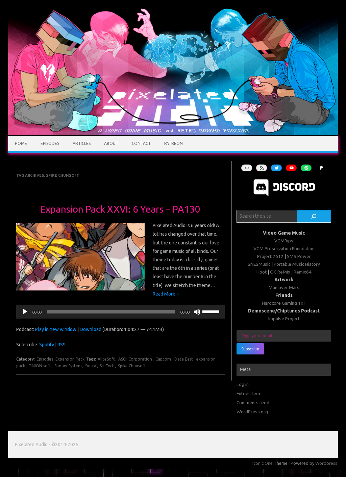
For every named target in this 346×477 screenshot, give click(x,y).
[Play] (25, 311)
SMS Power (299, 256)
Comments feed (253, 402)
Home (21, 143)
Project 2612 (270, 256)
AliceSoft (106, 359)
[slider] (211, 311)
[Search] (314, 216)
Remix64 (303, 272)
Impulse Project (284, 318)
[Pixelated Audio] (173, 133)
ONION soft (39, 366)
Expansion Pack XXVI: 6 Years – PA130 (120, 209)
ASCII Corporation (135, 359)
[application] (120, 312)
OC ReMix (280, 272)
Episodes (50, 143)
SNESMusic (259, 264)
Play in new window (55, 329)
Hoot (261, 272)
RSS (61, 344)
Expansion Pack (69, 359)
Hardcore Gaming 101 (284, 303)
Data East (183, 359)
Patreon (173, 143)
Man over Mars (284, 287)
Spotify (46, 344)
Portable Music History (297, 264)
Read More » (166, 294)
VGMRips (283, 240)
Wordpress (326, 463)
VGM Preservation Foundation (284, 248)
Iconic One (262, 463)
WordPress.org (252, 411)
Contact (141, 143)
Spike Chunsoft (132, 366)
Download (90, 329)
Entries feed (249, 393)
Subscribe (250, 349)
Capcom (163, 359)
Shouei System (68, 366)
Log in (243, 384)
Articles (82, 143)
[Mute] (197, 311)
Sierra (90, 366)
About (111, 143)
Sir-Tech (107, 366)
